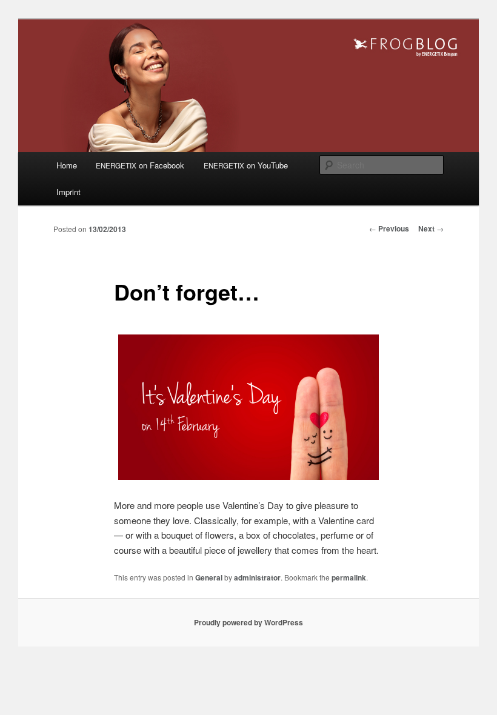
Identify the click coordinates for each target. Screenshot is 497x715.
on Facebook (140, 165)
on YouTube (246, 165)
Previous (389, 228)
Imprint (68, 192)
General (208, 577)
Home (66, 165)
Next (431, 228)
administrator (257, 577)
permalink (349, 577)
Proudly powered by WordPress (248, 622)
